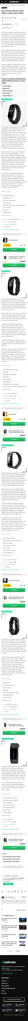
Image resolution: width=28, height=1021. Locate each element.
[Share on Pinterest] (14, 891)
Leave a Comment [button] (21, 910)
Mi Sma (4, 86)
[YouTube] (24, 897)
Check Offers (8, 884)
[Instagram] (26, 897)
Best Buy (4, 7)
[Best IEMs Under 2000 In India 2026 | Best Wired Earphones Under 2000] (23, 927)
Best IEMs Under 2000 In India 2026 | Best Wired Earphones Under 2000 (9, 927)
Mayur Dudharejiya (7, 24)
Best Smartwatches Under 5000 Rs (12, 856)
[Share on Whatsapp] (8, 18)
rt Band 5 (8, 86)
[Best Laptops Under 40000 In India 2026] (23, 920)
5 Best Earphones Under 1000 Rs (11, 861)
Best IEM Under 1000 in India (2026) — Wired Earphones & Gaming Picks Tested (9, 943)
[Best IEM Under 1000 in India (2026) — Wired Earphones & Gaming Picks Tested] (23, 943)
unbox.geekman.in (7, 881)
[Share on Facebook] (2, 18)
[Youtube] (20, 1010)
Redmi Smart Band (7, 90)
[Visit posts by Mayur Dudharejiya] (2, 897)
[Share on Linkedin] (10, 18)
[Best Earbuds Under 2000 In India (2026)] (23, 936)
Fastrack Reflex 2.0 (7, 95)
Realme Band (6, 88)
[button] (2, 2)
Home (2, 5)
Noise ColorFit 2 (7, 93)
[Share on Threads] (16, 18)
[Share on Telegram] (13, 18)
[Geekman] (14, 1)
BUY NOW (14, 249)
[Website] (20, 897)
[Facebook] (22, 897)
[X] (20, 1005)
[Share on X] (5, 18)
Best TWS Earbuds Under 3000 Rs (11, 859)
